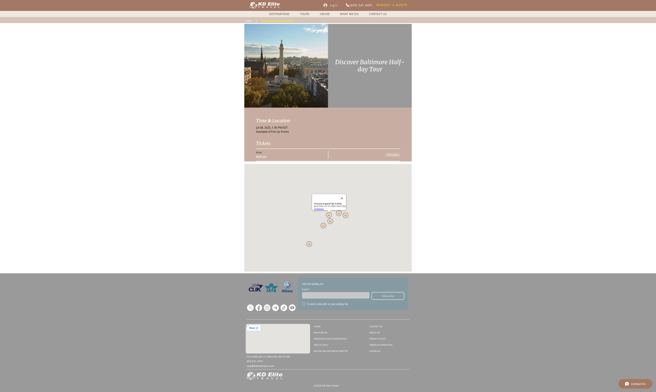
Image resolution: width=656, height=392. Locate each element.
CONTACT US (375, 326)
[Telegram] (275, 307)
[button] (392, 5)
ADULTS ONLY (321, 344)
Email (306, 289)
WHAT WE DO (320, 332)
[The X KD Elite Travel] (250, 307)
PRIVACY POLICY (377, 338)
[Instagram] (267, 307)
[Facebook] (258, 307)
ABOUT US (374, 332)
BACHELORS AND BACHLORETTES (331, 351)
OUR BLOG (374, 351)
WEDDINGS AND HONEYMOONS (330, 338)
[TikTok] (284, 307)
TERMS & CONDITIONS (380, 344)
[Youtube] (292, 307)
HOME (317, 326)
